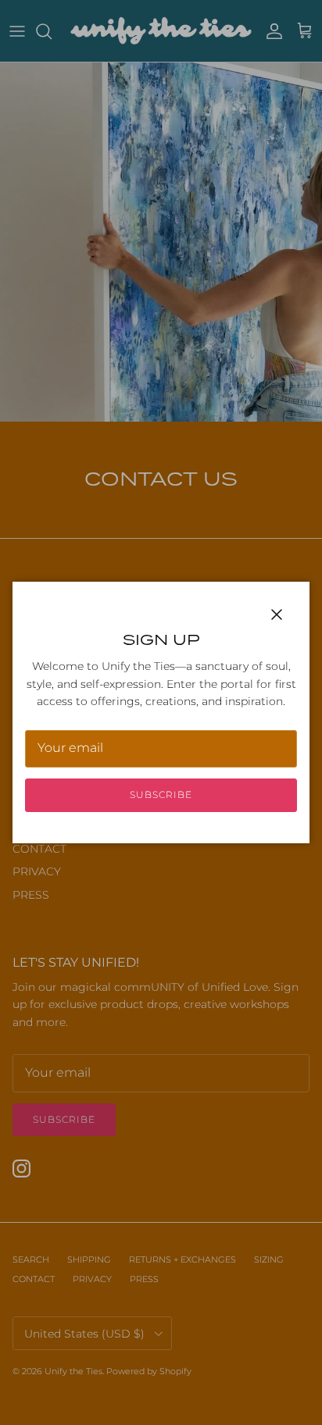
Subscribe (161, 794)
